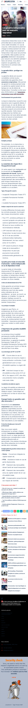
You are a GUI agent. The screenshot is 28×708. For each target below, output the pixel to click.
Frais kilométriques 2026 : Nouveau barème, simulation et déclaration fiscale (17, 549)
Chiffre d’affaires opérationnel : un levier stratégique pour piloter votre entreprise (17, 565)
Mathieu (4, 35)
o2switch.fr (8, 704)
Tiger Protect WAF (18, 704)
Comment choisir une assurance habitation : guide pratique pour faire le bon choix (16, 541)
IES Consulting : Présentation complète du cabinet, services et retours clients (16, 573)
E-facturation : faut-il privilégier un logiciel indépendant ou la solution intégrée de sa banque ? (17, 588)
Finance (5, 24)
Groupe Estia (9, 1)
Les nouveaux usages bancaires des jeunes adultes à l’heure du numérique (16, 557)
